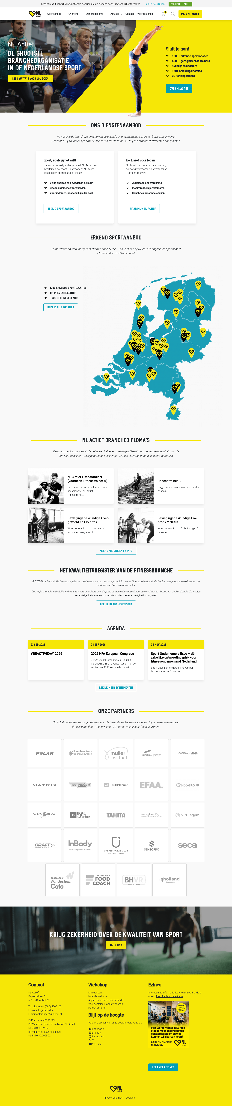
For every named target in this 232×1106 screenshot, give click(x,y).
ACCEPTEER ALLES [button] (180, 4)
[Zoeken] (172, 14)
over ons (116, 945)
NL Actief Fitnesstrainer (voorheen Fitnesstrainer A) (87, 479)
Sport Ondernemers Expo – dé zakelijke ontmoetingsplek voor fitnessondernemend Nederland (174, 657)
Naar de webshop (98, 996)
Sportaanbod (54, 13)
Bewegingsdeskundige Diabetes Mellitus (177, 520)
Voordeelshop (145, 13)
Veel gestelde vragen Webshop (105, 1003)
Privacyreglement (113, 1097)
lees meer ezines (163, 1067)
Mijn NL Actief (190, 14)
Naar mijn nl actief (143, 208)
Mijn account (95, 992)
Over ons (73, 13)
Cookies (130, 1097)
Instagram (98, 1036)
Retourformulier (97, 1007)
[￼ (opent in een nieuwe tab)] (45, 753)
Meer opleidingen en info (116, 550)
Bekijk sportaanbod (61, 208)
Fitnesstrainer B (169, 481)
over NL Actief (179, 88)
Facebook (98, 1028)
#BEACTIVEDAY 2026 (46, 654)
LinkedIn (96, 1032)
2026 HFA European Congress (112, 654)
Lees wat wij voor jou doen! (30, 78)
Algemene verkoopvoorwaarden (106, 1000)
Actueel (114, 13)
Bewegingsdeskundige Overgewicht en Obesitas (88, 520)
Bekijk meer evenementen (116, 687)
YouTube (97, 1044)
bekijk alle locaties (60, 307)
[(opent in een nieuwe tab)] (116, 785)
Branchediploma (94, 13)
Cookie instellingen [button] (155, 4)
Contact (129, 13)
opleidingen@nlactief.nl (49, 1014)
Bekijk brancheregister (116, 604)
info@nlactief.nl (44, 1010)
